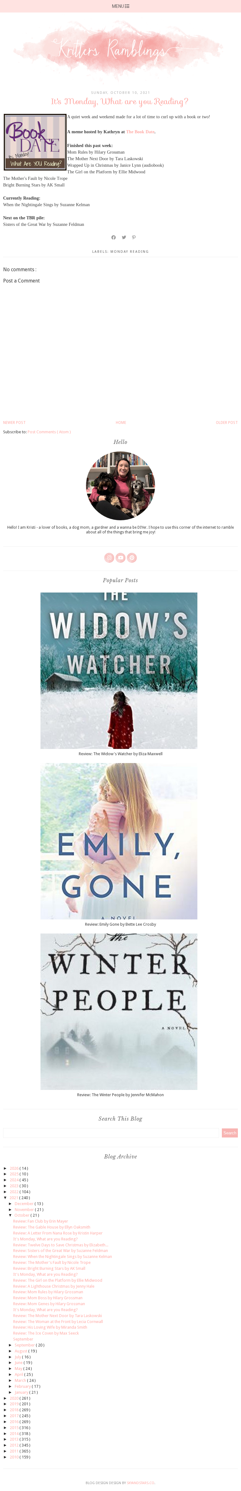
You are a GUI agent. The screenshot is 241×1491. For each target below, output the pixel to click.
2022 (14, 1191)
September (23, 1339)
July (18, 1357)
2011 (14, 1451)
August (21, 1351)
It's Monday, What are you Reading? (45, 1239)
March (21, 1380)
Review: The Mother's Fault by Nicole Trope (52, 1262)
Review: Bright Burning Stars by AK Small (49, 1268)
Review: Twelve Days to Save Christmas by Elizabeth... (60, 1245)
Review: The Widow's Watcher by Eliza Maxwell (121, 753)
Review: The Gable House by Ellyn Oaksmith (51, 1227)
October (22, 1215)
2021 (14, 1197)
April (19, 1374)
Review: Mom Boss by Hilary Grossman (48, 1297)
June (19, 1362)
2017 (14, 1415)
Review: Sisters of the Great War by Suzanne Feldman (60, 1250)
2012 (14, 1445)
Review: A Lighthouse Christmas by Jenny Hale (53, 1286)
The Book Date (140, 132)
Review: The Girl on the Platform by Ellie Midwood (57, 1280)
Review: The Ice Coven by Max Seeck (46, 1333)
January (22, 1392)
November (25, 1209)
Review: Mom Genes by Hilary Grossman (49, 1303)
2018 (14, 1409)
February (23, 1386)
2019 (14, 1404)
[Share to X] (124, 237)
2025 (14, 1174)
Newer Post (14, 422)
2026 (14, 1168)
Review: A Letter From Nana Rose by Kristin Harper (58, 1233)
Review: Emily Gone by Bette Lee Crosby (120, 924)
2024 (14, 1180)
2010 (14, 1457)
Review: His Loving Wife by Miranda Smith (50, 1327)
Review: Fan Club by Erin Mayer (40, 1221)
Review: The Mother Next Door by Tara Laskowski (57, 1315)
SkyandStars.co (140, 1483)
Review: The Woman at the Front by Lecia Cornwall (58, 1321)
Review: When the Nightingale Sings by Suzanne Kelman (62, 1256)
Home (121, 422)
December (25, 1203)
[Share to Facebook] (114, 237)
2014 (14, 1433)
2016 (14, 1421)
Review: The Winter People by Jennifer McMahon (120, 1094)
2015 (14, 1427)
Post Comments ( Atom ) (49, 432)
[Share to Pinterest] (134, 237)
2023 (14, 1185)
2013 (14, 1439)
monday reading (129, 252)
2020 (14, 1398)
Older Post (227, 422)
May (19, 1368)
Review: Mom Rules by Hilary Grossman (48, 1292)
